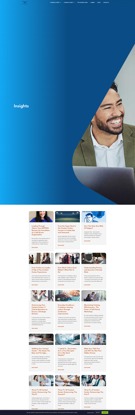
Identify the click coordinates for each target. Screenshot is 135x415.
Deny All (97, 412)
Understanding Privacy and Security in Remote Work (93, 270)
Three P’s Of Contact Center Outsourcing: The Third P (41, 392)
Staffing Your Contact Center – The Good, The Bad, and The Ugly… (41, 351)
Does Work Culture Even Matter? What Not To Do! (67, 270)
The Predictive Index (82, 2)
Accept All (105, 412)
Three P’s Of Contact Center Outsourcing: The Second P (67, 392)
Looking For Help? (68, 2)
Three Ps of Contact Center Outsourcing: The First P (93, 392)
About (98, 2)
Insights (93, 2)
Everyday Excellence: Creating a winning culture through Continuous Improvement (66, 309)
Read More (35, 247)
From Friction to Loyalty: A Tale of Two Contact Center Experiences (41, 270)
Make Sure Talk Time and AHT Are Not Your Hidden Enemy (93, 351)
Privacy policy (90, 412)
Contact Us (106, 2)
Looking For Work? (55, 2)
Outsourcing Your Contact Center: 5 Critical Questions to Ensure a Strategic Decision (39, 309)
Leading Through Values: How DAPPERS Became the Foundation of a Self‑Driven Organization (41, 230)
